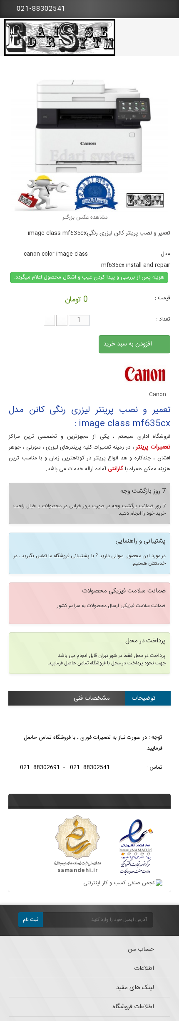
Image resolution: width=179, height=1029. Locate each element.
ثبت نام (30, 919)
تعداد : (163, 319)
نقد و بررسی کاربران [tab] (131, 712)
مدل (165, 254)
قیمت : (162, 298)
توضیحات (143, 698)
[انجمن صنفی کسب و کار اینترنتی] (122, 883)
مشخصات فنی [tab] (92, 698)
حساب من (141, 949)
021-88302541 (40, 9)
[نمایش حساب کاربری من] (143, 8)
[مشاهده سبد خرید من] (166, 7)
